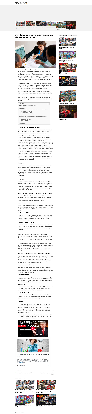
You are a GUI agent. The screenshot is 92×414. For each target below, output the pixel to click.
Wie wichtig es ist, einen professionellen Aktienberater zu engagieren (33, 116)
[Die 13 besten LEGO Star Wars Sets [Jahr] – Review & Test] (25, 385)
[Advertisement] (46, 13)
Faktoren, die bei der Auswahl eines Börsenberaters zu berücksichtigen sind (34, 109)
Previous (15, 26)
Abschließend (22, 123)
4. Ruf (22, 115)
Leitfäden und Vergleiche (20, 389)
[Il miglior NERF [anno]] (71, 25)
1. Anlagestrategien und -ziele (26, 111)
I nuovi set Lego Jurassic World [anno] (60, 29)
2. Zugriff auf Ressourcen (26, 119)
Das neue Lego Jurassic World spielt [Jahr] (67, 103)
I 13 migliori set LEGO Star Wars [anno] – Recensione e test (20, 28)
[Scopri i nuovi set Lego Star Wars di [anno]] (41, 23)
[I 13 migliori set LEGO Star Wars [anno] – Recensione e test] (20, 23)
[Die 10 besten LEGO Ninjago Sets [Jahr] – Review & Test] (46, 385)
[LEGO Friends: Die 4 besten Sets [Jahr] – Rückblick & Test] (25, 399)
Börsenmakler (22, 108)
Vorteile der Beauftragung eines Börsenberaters (28, 105)
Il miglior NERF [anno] (70, 29)
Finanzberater (22, 106)
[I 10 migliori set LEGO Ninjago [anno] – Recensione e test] (30, 23)
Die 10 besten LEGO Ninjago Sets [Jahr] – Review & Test (45, 391)
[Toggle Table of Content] (48, 104)
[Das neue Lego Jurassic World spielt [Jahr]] (68, 95)
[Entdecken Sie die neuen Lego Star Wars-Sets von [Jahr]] (46, 399)
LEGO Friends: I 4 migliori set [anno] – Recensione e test (51, 27)
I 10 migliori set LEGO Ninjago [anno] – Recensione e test (30, 27)
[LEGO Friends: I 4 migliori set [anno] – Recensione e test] (51, 23)
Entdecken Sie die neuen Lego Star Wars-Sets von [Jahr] (45, 406)
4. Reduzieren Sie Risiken (26, 121)
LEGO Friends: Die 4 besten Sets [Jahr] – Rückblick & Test (24, 406)
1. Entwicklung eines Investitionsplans (28, 117)
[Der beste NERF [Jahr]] (68, 111)
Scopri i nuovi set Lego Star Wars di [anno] (40, 27)
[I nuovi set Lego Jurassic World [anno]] (61, 24)
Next (76, 26)
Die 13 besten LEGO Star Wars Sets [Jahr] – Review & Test (24, 391)
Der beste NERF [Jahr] (63, 119)
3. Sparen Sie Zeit (24, 120)
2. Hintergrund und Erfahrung (26, 112)
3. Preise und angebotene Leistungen (28, 113)
